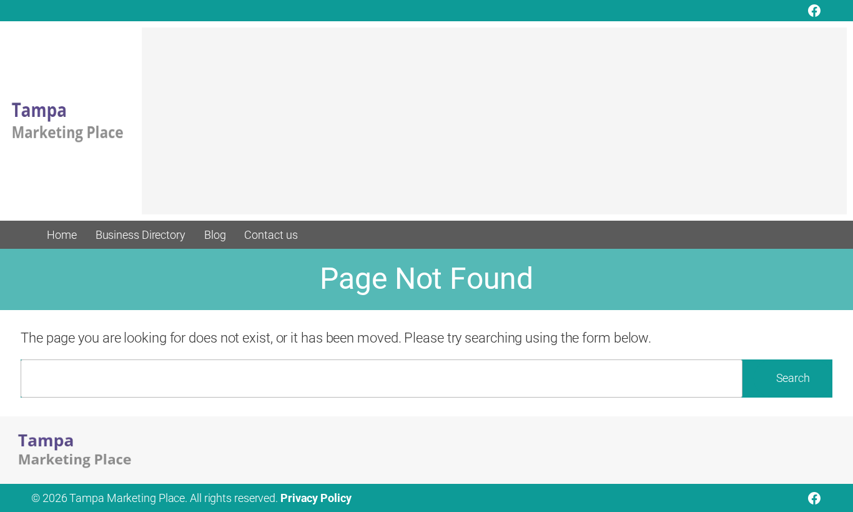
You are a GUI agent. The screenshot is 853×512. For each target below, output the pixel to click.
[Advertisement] (494, 126)
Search (793, 377)
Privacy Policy (316, 497)
